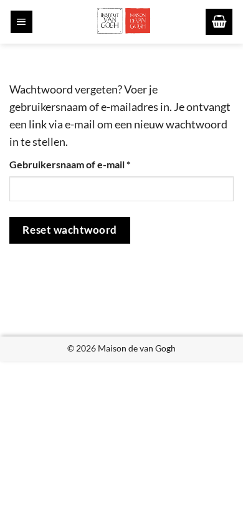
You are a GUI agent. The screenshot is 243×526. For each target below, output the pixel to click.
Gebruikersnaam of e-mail (85, 164)
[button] (21, 22)
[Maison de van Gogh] (123, 22)
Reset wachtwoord (69, 229)
